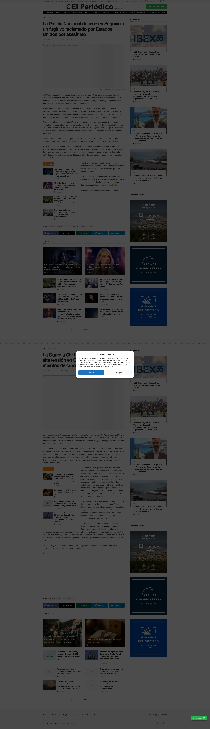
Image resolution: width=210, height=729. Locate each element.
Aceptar (91, 372)
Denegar (119, 372)
